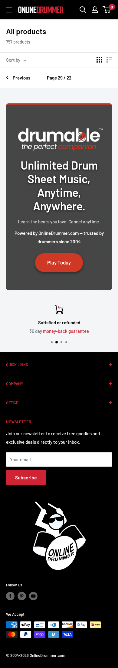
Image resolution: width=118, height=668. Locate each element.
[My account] (95, 9)
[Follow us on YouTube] (33, 596)
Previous (21, 77)
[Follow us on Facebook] (10, 596)
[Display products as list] (109, 60)
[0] (107, 9)
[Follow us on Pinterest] (22, 596)
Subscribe (26, 477)
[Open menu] (9, 10)
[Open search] (83, 9)
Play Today (59, 262)
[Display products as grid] (99, 60)
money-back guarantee (66, 331)
